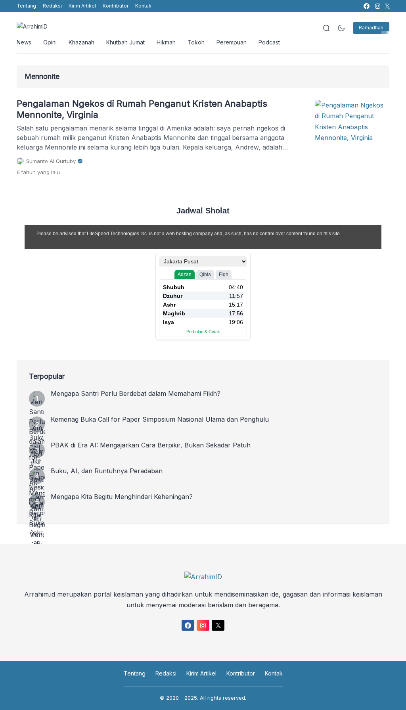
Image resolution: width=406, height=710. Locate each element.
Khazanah (81, 42)
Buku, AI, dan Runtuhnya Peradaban (107, 471)
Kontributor (115, 6)
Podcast (269, 42)
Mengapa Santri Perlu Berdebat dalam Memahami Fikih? (135, 393)
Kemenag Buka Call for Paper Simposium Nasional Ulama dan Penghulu (160, 419)
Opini (50, 42)
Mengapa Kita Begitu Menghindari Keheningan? (122, 497)
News (24, 42)
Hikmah (166, 42)
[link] (366, 6)
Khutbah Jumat (125, 42)
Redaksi (52, 6)
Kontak (143, 6)
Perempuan (231, 42)
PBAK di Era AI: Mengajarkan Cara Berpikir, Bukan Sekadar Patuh (151, 445)
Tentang (26, 6)
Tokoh (196, 42)
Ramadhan (371, 28)
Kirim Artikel (82, 6)
